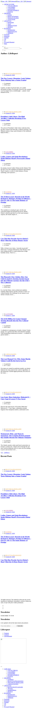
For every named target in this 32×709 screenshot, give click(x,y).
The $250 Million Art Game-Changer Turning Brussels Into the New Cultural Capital (14, 320)
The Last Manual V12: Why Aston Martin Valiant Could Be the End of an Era (15, 360)
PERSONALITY (12, 31)
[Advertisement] (16, 580)
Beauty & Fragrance (13, 16)
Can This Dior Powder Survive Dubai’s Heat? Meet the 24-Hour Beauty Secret (14, 239)
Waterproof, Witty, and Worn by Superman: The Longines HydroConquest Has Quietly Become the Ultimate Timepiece (16, 435)
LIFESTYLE (7, 685)
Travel (9, 24)
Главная (6, 633)
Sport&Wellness (12, 690)
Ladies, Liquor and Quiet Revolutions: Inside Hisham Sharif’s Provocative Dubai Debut (15, 158)
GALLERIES (11, 7)
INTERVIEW (11, 30)
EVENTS (10, 12)
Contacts (6, 634)
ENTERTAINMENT (13, 10)
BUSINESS (7, 693)
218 (5, 452)
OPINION (10, 33)
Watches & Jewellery (13, 18)
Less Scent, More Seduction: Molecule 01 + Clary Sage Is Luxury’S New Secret (15, 398)
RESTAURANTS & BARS (15, 687)
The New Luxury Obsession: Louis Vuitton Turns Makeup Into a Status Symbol (16, 79)
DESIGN (10, 27)
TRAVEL (10, 688)
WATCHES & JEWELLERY (13, 111)
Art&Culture (7, 669)
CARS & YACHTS (10, 354)
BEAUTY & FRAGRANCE (13, 73)
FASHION (8, 192)
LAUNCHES (11, 9)
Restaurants (11, 22)
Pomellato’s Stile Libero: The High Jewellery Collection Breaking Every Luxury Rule (13, 118)
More (5, 43)
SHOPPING (7, 678)
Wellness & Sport (12, 25)
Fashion (10, 15)
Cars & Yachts (11, 19)
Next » (8, 452)
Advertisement (8, 636)
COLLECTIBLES (13, 5)
